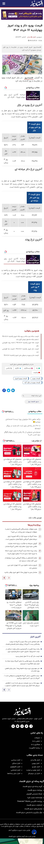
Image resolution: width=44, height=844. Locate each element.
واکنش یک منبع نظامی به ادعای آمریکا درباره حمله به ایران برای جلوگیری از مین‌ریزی (22, 662)
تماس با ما (36, 741)
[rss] (13, 726)
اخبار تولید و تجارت (33, 770)
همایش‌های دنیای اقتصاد (33, 809)
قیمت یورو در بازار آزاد (32, 382)
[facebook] (31, 726)
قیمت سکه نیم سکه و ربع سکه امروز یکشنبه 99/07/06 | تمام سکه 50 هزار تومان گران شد (20, 338)
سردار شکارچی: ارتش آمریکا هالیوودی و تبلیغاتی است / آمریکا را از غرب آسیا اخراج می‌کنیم (22, 677)
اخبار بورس (36, 763)
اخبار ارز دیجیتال (34, 773)
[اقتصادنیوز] (22, 712)
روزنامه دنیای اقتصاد (34, 790)
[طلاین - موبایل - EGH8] (22, 14)
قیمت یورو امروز (21, 378)
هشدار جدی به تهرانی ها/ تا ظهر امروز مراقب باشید (20, 572)
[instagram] (22, 726)
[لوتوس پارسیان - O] (22, 841)
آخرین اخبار (35, 636)
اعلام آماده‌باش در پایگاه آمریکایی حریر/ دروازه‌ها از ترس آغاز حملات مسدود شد (21, 559)
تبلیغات (37, 738)
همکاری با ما (35, 744)
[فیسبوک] (4, 390)
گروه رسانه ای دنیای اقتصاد (32, 786)
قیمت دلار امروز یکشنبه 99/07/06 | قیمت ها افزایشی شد (20, 350)
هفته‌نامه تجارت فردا (34, 798)
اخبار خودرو (36, 767)
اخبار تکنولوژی (15, 767)
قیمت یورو (36, 378)
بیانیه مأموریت (34, 748)
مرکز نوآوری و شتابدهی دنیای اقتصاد (29, 812)
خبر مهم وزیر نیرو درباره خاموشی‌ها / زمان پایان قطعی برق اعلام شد (22, 669)
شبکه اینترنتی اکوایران (34, 794)
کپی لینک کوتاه (36, 396)
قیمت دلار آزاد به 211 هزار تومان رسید (28, 656)
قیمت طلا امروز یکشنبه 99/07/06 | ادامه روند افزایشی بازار (20, 344)
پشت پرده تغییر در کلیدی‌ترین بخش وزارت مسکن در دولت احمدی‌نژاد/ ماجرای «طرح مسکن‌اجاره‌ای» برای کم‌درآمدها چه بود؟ (23, 650)
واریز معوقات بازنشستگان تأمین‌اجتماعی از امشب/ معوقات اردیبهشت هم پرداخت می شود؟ (21, 530)
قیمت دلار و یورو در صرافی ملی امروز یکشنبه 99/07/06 (21, 355)
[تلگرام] (13, 390)
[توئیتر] (8, 390)
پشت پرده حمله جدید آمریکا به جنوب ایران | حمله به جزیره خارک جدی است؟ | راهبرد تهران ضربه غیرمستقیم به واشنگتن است (21, 552)
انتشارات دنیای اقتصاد (34, 805)
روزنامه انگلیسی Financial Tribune (29, 801)
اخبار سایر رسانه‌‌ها (13, 773)
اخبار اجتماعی (15, 770)
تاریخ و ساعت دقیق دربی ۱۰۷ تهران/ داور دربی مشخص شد (22, 566)
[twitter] (26, 726)
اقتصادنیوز (29, 78)
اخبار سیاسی (15, 760)
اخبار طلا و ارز (31, 37)
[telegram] (17, 726)
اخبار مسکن (16, 763)
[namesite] (36, 3)
